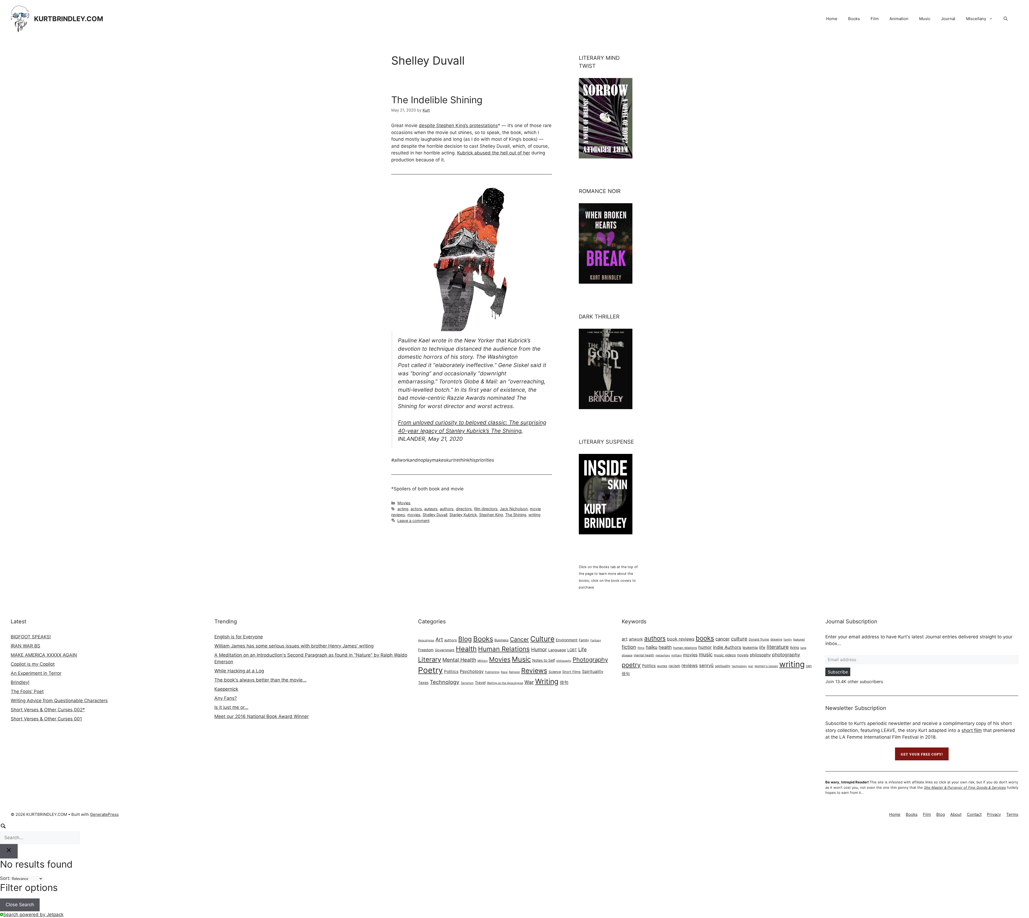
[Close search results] (9, 851)
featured (799, 639)
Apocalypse (426, 640)
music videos (725, 655)
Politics (451, 671)
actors (416, 508)
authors (447, 508)
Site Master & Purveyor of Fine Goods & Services (965, 787)
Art (439, 639)
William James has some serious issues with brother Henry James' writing (294, 646)
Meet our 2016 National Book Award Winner (261, 716)
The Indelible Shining (436, 99)
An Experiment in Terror (36, 673)
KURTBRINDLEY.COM (68, 19)
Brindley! (20, 682)
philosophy (563, 660)
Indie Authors (727, 647)
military (676, 655)
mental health (644, 655)
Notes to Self (543, 660)
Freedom (426, 649)
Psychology (472, 671)
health (665, 647)
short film (971, 730)
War (529, 682)
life (762, 647)
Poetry (430, 670)
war (750, 666)
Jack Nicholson (514, 508)
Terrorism (467, 683)
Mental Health (459, 660)
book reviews (680, 639)
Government (444, 650)
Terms (1012, 814)
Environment (566, 640)
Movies (404, 503)
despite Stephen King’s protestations (458, 125)
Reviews (534, 671)
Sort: (5, 878)
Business (501, 640)
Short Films (571, 672)
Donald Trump (759, 639)
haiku (651, 647)
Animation (898, 18)
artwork (636, 639)
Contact (974, 814)
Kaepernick (226, 689)
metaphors (662, 655)
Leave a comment (413, 520)
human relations (685, 648)
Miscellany (976, 18)
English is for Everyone (238, 636)
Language (557, 649)
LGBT (572, 649)
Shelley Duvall (435, 514)
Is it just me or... (231, 707)
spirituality (722, 666)
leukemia (750, 647)
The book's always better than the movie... (260, 680)
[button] (1005, 19)
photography (786, 654)
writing (534, 514)
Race (504, 672)
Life (582, 649)
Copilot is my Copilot (33, 664)
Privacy (994, 814)
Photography (590, 659)
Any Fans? (225, 698)
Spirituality (592, 671)
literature (778, 647)
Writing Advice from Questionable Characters (59, 700)
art (625, 639)
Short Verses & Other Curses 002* (48, 709)
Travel (480, 682)
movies (413, 514)
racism (674, 666)
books (705, 638)
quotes (662, 666)
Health (466, 649)
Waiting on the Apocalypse (505, 683)
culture (739, 639)
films (640, 648)
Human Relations (504, 649)
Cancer (519, 639)
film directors (486, 508)
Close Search (20, 904)
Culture (542, 639)
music (706, 655)
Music (924, 18)
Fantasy (595, 640)
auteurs (431, 508)
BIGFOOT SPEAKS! (31, 636)
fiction (629, 647)
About (955, 814)
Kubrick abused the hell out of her (493, 153)
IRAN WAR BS (25, 646)
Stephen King (491, 514)
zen (809, 666)
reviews (689, 665)
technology (739, 666)
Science (555, 672)
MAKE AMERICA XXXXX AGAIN (44, 655)
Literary (429, 659)
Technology (444, 682)
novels (742, 655)
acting (402, 508)
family (788, 639)
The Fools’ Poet (27, 691)
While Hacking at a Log (239, 670)
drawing (776, 639)
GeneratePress (104, 814)
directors (464, 508)
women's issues (766, 666)
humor (705, 647)
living (794, 647)
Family (584, 640)
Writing (546, 681)
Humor (539, 649)
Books (854, 18)
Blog (465, 639)
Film (875, 18)
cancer (722, 639)
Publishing (492, 672)
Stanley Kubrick (463, 514)
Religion (514, 672)
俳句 (564, 682)
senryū (706, 665)
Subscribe (838, 672)
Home (831, 18)
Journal (948, 18)
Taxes (423, 682)
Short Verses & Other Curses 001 (46, 718)
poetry (631, 665)
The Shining (515, 514)
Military (483, 660)
